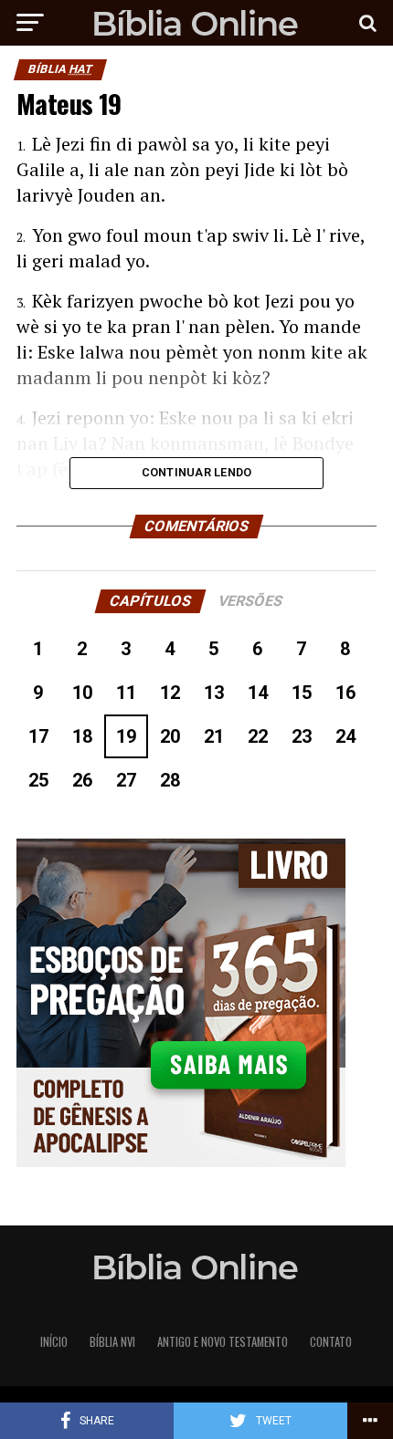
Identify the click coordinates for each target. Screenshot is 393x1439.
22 (258, 736)
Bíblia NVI (112, 1341)
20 (170, 736)
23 (302, 736)
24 (345, 736)
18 (82, 736)
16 (345, 693)
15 (302, 693)
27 (126, 780)
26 (82, 780)
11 (126, 693)
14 (258, 693)
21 (214, 736)
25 (38, 780)
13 (214, 693)
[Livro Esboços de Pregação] (196, 1004)
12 (170, 693)
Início (54, 1341)
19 (126, 736)
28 (170, 780)
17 (38, 736)
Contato (331, 1341)
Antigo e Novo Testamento (222, 1341)
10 (82, 693)
